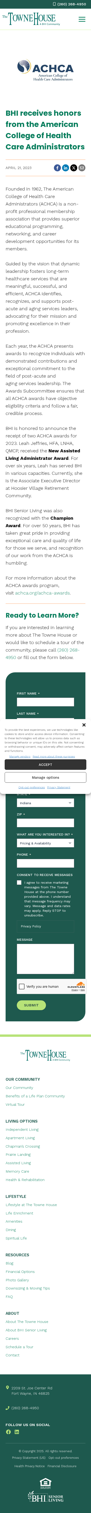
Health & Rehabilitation (25, 1180)
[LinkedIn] (65, 167)
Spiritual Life (16, 1238)
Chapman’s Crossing (23, 1146)
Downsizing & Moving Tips (28, 1288)
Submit (31, 1005)
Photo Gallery (17, 1280)
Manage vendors (19, 756)
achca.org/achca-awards (42, 593)
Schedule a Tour (19, 1347)
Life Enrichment (19, 1213)
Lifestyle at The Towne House (31, 1205)
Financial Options (20, 1271)
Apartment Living (20, 1138)
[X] (73, 167)
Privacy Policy (31, 926)
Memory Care (17, 1171)
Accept (45, 765)
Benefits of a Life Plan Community (35, 1096)
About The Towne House (27, 1321)
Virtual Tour (15, 1104)
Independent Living (22, 1129)
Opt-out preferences (31, 787)
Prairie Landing (18, 1154)
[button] (84, 725)
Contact (12, 1355)
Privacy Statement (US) (29, 1457)
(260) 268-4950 (25, 1408)
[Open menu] (82, 19)
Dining (11, 1230)
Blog (9, 1263)
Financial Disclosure (62, 1466)
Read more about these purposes (54, 756)
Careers (12, 1338)
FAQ (9, 1296)
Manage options (45, 777)
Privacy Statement (58, 787)
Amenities (14, 1221)
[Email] (81, 167)
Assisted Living (18, 1163)
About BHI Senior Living (26, 1330)
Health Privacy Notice (29, 1466)
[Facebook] (57, 167)
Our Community (19, 1087)
